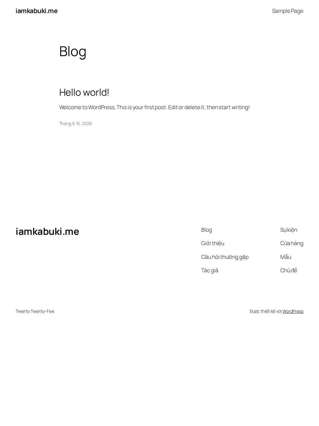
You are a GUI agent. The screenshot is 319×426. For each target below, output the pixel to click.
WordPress (293, 311)
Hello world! (84, 92)
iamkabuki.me (36, 10)
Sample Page (287, 10)
